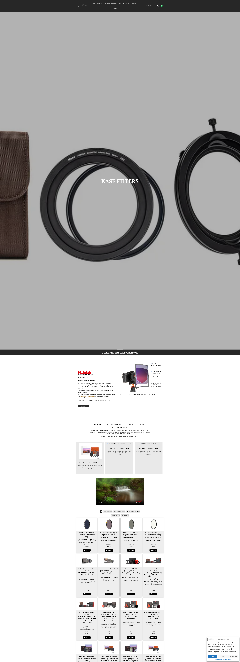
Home (94, 3)
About (129, 3)
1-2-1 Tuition (107, 3)
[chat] (162, 6)
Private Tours (114, 3)
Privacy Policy (226, 659)
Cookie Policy (218, 659)
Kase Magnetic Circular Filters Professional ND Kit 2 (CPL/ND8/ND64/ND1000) (109, 658)
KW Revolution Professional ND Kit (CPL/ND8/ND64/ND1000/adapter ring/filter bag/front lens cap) (89, 573)
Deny (223, 656)
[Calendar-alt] (152, 6)
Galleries (120, 3)
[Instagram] (146, 6)
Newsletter (134, 3)
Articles (125, 3)
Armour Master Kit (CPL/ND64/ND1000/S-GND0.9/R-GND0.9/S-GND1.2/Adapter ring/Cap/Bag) (109, 616)
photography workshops (87, 396)
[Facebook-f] (144, 6)
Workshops (99, 3)
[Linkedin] (148, 6)
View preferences (233, 656)
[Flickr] (150, 6)
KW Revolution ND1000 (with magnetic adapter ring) (86, 535)
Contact (115, 8)
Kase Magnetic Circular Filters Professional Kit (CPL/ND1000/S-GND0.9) (153, 658)
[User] (154, 6)
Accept (212, 656)
